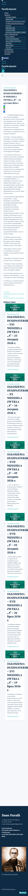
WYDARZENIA (8, 50)
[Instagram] (5, 68)
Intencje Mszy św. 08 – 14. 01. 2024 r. (14, 293)
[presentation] (15, 307)
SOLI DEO (8, 48)
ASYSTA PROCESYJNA (12, 39)
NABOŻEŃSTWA (10, 28)
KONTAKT (7, 54)
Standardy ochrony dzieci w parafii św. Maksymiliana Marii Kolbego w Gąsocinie (15, 24)
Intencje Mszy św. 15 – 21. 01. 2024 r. (13, 297)
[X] (3, 68)
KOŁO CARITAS (10, 36)
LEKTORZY (9, 43)
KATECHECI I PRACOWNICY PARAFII (16, 32)
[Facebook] (2, 68)
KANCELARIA (9, 19)
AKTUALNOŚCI (9, 52)
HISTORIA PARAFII (11, 17)
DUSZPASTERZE (10, 30)
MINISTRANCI (9, 45)
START (6, 13)
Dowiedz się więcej (13, 369)
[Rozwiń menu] (3, 71)
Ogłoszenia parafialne (9, 87)
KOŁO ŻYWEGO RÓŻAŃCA (13, 41)
